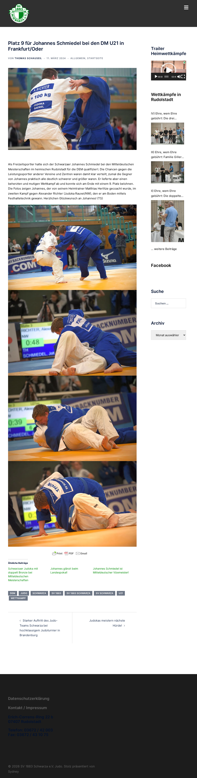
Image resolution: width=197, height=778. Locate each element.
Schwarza (39, 593)
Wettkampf (18, 598)
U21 (121, 593)
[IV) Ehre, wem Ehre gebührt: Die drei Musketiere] (167, 134)
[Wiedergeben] (156, 77)
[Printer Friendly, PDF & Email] (69, 553)
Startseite (95, 58)
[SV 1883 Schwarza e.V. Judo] (19, 13)
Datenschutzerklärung (28, 698)
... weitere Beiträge (164, 249)
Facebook (161, 265)
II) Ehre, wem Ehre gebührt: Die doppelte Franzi (166, 193)
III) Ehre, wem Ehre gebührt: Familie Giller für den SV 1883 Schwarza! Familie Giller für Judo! (167, 154)
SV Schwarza (104, 593)
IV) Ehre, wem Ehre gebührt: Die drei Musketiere (164, 116)
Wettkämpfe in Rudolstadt (166, 97)
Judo (24, 593)
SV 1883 (56, 593)
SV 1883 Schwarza (78, 593)
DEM (12, 593)
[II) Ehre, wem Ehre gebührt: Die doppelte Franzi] (167, 221)
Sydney (13, 771)
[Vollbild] (183, 77)
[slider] (166, 77)
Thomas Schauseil (28, 58)
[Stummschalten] (179, 77)
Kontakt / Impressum (27, 707)
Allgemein (77, 58)
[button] (168, 70)
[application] (168, 70)
